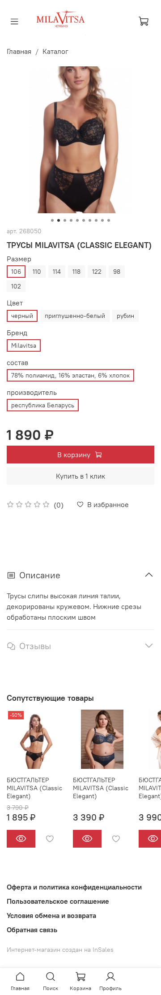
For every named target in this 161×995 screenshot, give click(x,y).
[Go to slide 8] (96, 220)
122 (97, 272)
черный (22, 316)
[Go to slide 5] (77, 220)
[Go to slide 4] (71, 220)
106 (16, 272)
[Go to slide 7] (90, 220)
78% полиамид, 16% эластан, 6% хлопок (70, 375)
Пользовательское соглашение (58, 901)
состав (17, 362)
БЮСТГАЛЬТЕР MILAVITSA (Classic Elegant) (34, 788)
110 (37, 272)
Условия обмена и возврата (51, 915)
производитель (32, 392)
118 (76, 272)
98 (116, 272)
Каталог (55, 51)
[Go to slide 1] (52, 220)
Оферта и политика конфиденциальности (74, 886)
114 (57, 272)
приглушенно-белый (75, 316)
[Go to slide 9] (102, 220)
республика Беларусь (42, 405)
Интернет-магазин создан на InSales (60, 950)
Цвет (15, 303)
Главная (19, 51)
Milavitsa (23, 345)
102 (16, 286)
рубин (125, 316)
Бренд (17, 333)
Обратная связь (32, 929)
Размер (19, 259)
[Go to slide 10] (108, 220)
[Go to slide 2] (58, 220)
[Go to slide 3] (65, 220)
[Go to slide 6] (83, 220)
